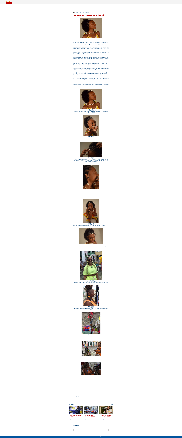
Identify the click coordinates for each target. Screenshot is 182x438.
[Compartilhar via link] (80, 396)
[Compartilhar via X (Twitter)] (76, 396)
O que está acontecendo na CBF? (75, 416)
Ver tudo (112, 404)
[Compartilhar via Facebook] (73, 396)
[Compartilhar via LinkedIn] (78, 396)
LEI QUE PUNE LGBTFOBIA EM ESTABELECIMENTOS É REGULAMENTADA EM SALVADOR (106, 416)
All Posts (70, 6)
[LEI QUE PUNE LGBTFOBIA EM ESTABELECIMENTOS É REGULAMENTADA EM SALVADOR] (106, 410)
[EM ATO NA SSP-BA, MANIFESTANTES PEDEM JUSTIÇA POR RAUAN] (91, 410)
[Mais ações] (108, 12)
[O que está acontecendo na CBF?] (76, 410)
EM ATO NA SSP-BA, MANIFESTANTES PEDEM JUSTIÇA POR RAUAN (90, 416)
